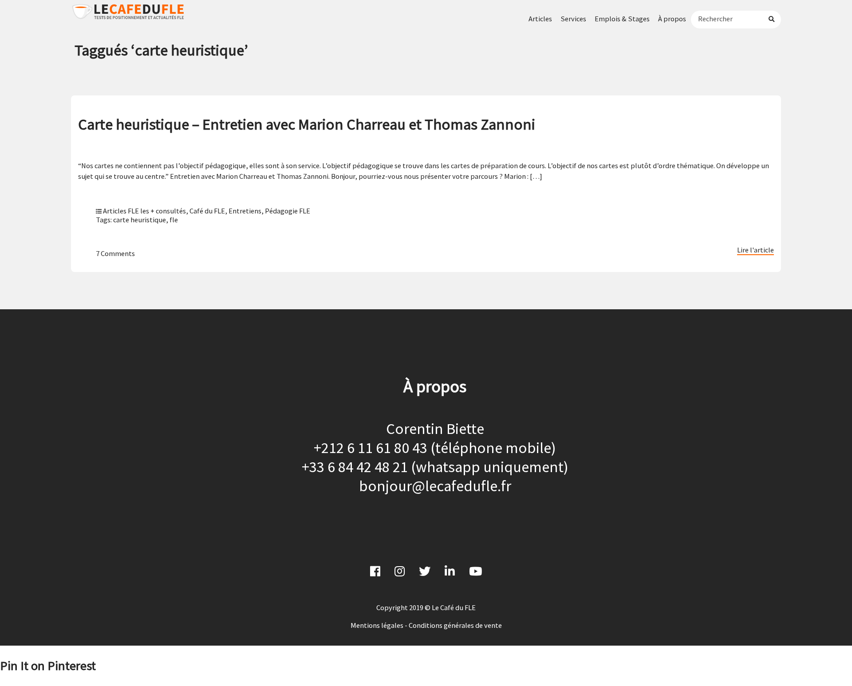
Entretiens (245, 210)
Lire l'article (755, 249)
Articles (540, 18)
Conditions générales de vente (455, 625)
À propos (672, 18)
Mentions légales (377, 625)
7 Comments (115, 253)
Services (573, 18)
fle (174, 219)
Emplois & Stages (622, 18)
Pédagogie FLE (287, 210)
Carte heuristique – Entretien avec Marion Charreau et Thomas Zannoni (306, 124)
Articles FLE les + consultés (144, 210)
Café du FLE (207, 210)
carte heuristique (139, 219)
